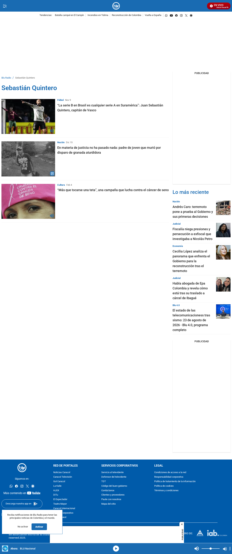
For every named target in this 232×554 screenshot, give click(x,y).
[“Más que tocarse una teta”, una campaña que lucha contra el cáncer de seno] (28, 201)
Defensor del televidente (113, 477)
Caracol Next (59, 517)
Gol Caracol (59, 481)
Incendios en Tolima (98, 15)
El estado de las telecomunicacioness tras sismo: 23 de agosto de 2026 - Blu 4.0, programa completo (191, 320)
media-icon (116, 548)
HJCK (56, 490)
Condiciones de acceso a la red (170, 472)
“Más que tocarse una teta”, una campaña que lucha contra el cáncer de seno (113, 190)
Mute (196, 548)
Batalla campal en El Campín (69, 15)
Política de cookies (164, 486)
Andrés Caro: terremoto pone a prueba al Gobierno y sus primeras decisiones (193, 211)
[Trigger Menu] (4, 6)
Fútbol (60, 100)
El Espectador (60, 499)
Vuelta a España (153, 15)
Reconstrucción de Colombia (126, 15)
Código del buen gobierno (114, 486)
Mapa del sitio (108, 504)
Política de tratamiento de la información (175, 481)
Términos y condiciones (166, 490)
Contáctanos (107, 490)
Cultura (61, 185)
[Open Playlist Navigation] (230, 548)
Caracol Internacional (64, 508)
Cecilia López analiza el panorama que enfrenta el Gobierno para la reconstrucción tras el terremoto (191, 261)
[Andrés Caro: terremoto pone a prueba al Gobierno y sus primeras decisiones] (223, 208)
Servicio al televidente (112, 472)
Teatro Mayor (60, 504)
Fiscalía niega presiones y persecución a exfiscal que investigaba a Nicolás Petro (192, 234)
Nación (61, 142)
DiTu (55, 495)
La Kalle (57, 486)
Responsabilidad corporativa (168, 477)
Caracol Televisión (62, 477)
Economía (178, 246)
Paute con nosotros (111, 499)
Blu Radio (6, 78)
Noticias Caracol (61, 472)
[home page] (116, 6)
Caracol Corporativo (63, 513)
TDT (103, 481)
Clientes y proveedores (113, 495)
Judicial (177, 223)
